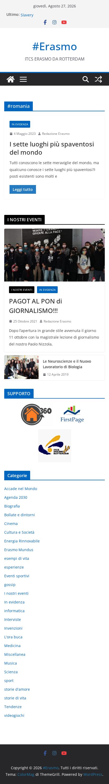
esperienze (14, 567)
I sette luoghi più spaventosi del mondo (52, 148)
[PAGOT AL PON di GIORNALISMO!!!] (54, 255)
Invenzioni (13, 628)
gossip (10, 584)
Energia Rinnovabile (22, 540)
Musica (10, 663)
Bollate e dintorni (19, 514)
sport (8, 680)
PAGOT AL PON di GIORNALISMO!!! (35, 306)
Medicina (12, 645)
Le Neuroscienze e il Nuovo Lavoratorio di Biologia (67, 364)
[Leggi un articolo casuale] (98, 79)
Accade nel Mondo (20, 488)
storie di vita (15, 697)
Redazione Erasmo (56, 133)
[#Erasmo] (10, 79)
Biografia (12, 506)
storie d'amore (17, 689)
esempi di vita (16, 558)
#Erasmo (54, 46)
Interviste (12, 619)
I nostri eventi (21, 290)
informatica (14, 610)
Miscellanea (14, 654)
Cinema (11, 523)
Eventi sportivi (16, 575)
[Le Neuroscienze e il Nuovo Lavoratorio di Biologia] (21, 368)
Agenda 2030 (15, 497)
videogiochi (14, 715)
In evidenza (20, 124)
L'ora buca (13, 636)
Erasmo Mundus (18, 549)
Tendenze (13, 706)
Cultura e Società (19, 532)
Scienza (11, 671)
